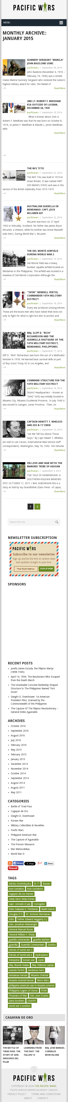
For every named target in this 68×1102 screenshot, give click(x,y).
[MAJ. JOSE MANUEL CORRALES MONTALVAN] (55, 1035)
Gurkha (52, 944)
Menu (6, 22)
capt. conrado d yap (19, 904)
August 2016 (18, 735)
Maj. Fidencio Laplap (43, 965)
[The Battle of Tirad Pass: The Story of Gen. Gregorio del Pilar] (13, 1035)
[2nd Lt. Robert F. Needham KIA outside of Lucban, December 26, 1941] (14, 108)
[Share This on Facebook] (18, 864)
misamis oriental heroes (21, 980)
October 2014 (18, 773)
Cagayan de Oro (19, 811)
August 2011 (18, 787)
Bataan (46, 883)
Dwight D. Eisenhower (23, 815)
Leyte (41, 960)
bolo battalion (16, 888)
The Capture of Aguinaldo (25, 839)
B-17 (36, 883)
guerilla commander (19, 939)
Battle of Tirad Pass (21, 806)
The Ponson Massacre (22, 844)
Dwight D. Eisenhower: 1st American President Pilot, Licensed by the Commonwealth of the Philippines (30, 700)
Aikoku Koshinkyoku (20, 883)
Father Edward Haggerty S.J (32, 919)
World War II (17, 853)
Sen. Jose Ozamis (39, 995)
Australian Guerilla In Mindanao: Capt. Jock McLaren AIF (42, 210)
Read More (59, 88)
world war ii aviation (19, 1005)
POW (44, 990)
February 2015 (19, 754)
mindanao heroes (18, 975)
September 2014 (20, 778)
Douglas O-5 (15, 914)
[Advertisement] (35, 49)
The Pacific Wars (45, 1086)
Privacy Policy (16, 1094)
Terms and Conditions (46, 1094)
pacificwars (33, 67)
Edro (11, 919)
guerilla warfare (41, 939)
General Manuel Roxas (21, 929)
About (28, 1098)
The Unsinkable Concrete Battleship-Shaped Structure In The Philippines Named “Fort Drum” (34, 688)
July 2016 (16, 740)
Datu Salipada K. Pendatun (23, 909)
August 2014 (18, 782)
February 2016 (19, 745)
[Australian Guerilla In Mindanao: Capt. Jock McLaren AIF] (14, 213)
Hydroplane (41, 954)
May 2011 (16, 792)
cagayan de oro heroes (21, 893)
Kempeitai (14, 960)
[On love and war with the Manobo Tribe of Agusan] (14, 470)
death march (48, 909)
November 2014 (19, 768)
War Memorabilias (20, 849)
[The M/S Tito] (14, 175)
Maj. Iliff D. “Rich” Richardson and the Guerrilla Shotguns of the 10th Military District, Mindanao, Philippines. (45, 339)
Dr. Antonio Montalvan (38, 914)
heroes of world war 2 (20, 949)
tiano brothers (16, 1000)
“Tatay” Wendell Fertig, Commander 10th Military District (44, 296)
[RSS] (10, 864)
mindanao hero (36, 970)
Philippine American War (24, 834)
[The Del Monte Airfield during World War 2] (14, 258)
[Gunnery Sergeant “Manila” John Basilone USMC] (14, 67)
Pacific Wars (17, 830)
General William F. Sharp (22, 934)
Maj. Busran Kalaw (19, 965)
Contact (42, 1098)
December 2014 (19, 764)
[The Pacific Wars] (34, 10)
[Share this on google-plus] (40, 864)
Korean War (17, 820)
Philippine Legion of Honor (23, 990)
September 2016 (20, 730)
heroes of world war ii (20, 954)
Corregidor (39, 904)
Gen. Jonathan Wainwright (23, 924)
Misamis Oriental (39, 975)
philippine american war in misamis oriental (31, 985)
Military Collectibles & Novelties (27, 825)
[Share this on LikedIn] (49, 864)
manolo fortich (17, 970)
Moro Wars (43, 980)
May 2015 (16, 749)
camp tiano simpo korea (21, 899)
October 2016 (18, 726)
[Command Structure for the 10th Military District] (14, 388)
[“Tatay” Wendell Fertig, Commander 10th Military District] (14, 299)
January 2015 (18, 759)
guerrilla (13, 944)
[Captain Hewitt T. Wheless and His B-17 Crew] (14, 429)
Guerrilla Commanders (32, 944)
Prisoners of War (18, 995)
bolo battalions (35, 888)
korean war (29, 960)
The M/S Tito (35, 168)
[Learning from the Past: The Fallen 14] (34, 1035)
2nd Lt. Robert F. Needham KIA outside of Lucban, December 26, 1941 (44, 104)
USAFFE (32, 1000)
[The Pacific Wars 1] (34, 1082)
